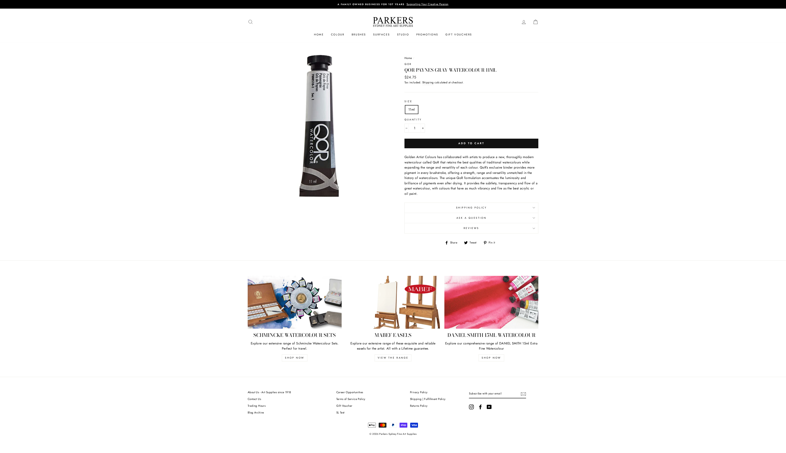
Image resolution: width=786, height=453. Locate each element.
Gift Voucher (344, 406)
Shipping (428, 82)
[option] (426, 4)
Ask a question (471, 218)
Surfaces (381, 34)
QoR (408, 64)
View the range (393, 358)
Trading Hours (256, 406)
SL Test (340, 412)
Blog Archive (256, 412)
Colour (337, 34)
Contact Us (254, 399)
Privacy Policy (419, 392)
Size (408, 101)
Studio (403, 34)
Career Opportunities (349, 392)
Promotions (427, 34)
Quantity (413, 119)
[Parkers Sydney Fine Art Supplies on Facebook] (480, 406)
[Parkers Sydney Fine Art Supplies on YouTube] (489, 406)
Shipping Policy (471, 208)
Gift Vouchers (458, 34)
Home (319, 34)
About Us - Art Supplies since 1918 (269, 392)
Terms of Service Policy (350, 399)
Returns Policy (419, 406)
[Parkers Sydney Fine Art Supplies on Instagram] (471, 406)
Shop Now (294, 358)
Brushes (359, 34)
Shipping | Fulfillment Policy (428, 399)
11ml (411, 109)
